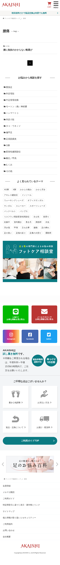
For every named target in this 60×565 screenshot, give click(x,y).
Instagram (11, 339)
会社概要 (7, 537)
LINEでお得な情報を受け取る (16, 318)
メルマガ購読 (9, 492)
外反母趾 (10, 93)
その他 (9, 171)
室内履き (18, 222)
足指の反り (21, 233)
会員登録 (7, 486)
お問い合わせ (9, 530)
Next (57, 464)
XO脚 (6, 189)
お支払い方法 (43, 402)
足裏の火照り (35, 233)
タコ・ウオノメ (13, 126)
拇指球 (38, 222)
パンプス (24, 211)
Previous (3, 464)
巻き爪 (29, 222)
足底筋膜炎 (11, 139)
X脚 (14, 189)
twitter (48, 339)
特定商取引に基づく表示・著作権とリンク (21, 505)
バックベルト (10, 211)
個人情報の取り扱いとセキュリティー (19, 518)
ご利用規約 (8, 524)
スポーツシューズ (37, 206)
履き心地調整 (15, 402)
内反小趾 (10, 119)
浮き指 (7, 227)
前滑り (46, 217)
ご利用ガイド (9, 498)
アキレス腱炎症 (11, 195)
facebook (30, 339)
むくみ (9, 164)
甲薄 (16, 227)
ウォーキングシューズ (14, 200)
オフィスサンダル (35, 200)
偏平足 (9, 132)
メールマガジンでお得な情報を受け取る (44, 318)
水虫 (47, 222)
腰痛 (36, 227)
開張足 (9, 87)
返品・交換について (14, 427)
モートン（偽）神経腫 (16, 106)
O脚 (8, 145)
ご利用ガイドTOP (30, 440)
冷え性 (36, 217)
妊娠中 (7, 222)
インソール (27, 195)
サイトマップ (9, 511)
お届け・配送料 (43, 427)
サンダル (8, 206)
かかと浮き (40, 189)
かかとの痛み (26, 189)
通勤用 (48, 233)
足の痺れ (45, 227)
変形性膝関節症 (13, 151)
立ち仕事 (26, 227)
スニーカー (21, 206)
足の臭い (8, 233)
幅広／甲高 (11, 158)
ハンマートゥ (12, 113)
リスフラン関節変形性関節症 (16, 217)
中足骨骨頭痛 (12, 100)
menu (56, 4)
